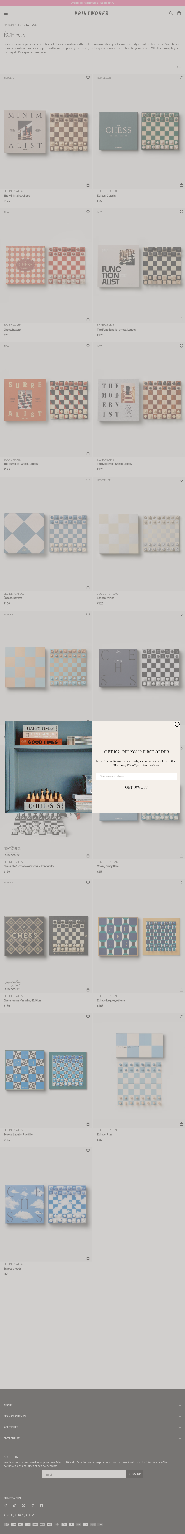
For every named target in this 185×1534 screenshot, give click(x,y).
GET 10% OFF (136, 787)
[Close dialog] (177, 724)
